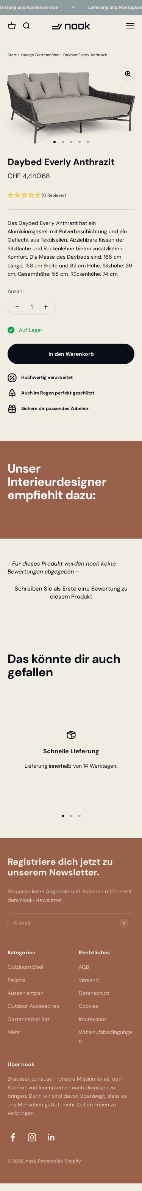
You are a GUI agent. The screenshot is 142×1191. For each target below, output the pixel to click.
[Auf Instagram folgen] (32, 1137)
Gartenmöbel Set (28, 1019)
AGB (84, 966)
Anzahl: (16, 291)
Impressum (92, 1019)
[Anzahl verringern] (17, 306)
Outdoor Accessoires (33, 1005)
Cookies (88, 1005)
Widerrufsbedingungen (105, 1036)
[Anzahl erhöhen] (45, 306)
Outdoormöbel (25, 966)
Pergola (17, 980)
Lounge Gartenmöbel (40, 54)
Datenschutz (94, 993)
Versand (89, 980)
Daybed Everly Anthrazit (85, 54)
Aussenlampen (26, 993)
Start (12, 54)
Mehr (14, 1032)
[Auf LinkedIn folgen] (51, 1137)
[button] (71, 195)
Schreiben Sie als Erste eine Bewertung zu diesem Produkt (71, 592)
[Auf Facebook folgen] (13, 1137)
